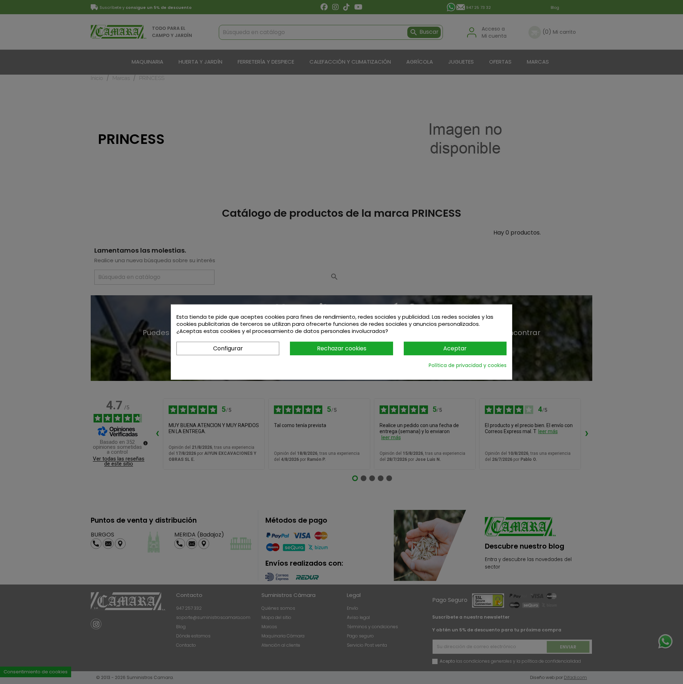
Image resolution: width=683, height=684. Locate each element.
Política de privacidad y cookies (468, 365)
